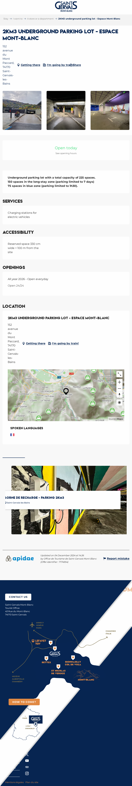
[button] (22, 110)
